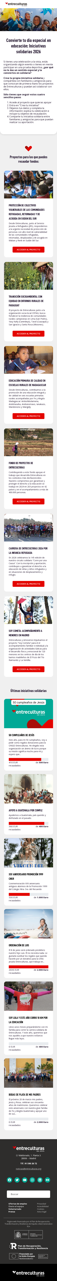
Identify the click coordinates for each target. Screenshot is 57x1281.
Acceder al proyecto (28, 249)
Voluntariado (14, 1209)
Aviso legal (41, 1211)
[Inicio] (16, 4)
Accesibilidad (43, 1206)
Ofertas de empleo (17, 1203)
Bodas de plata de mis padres (25, 1094)
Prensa (11, 1211)
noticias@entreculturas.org (28, 1168)
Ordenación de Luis (19, 945)
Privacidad (41, 1203)
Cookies (40, 1209)
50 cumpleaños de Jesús (21, 735)
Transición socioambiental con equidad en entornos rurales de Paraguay (26, 301)
